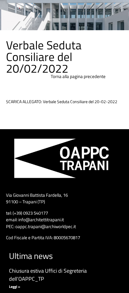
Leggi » (14, 286)
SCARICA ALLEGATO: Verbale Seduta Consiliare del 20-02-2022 (61, 101)
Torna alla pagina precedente (78, 76)
